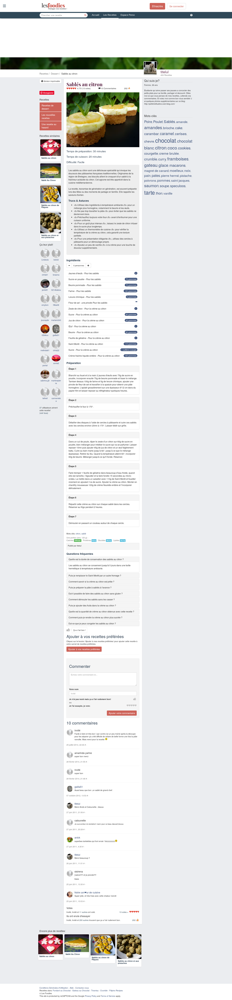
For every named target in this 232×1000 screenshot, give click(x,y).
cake (178, 127)
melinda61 (45, 360)
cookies (184, 148)
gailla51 (79, 786)
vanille (168, 193)
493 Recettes (166, 75)
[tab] (103, 559)
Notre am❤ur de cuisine (87, 892)
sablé (83, 533)
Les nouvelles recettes (48, 116)
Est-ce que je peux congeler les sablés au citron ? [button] (92, 623)
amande (181, 121)
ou (70, 702)
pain (147, 175)
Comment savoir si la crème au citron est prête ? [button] (91, 581)
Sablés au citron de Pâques (50, 215)
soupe (164, 185)
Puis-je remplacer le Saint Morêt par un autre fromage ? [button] (95, 575)
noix (187, 170)
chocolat (165, 140)
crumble (150, 159)
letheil (45, 408)
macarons (177, 165)
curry (162, 158)
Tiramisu (95, 990)
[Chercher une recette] (85, 15)
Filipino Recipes (116, 990)
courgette (151, 153)
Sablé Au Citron (48, 190)
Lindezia (45, 269)
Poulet (158, 121)
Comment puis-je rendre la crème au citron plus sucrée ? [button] (95, 617)
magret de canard (156, 170)
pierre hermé (170, 175)
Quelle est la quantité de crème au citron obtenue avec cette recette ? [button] (101, 611)
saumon (151, 185)
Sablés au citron (48, 162)
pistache (186, 175)
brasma (56, 284)
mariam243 (56, 329)
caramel (167, 133)
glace (163, 165)
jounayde (45, 329)
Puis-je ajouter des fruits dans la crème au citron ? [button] (92, 605)
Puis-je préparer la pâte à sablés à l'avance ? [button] (90, 587)
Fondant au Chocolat (62, 990)
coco (172, 147)
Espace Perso (128, 15)
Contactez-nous (82, 987)
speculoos (178, 185)
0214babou (56, 299)
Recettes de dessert (47, 107)
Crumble (104, 990)
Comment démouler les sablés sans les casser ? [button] (92, 599)
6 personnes (78, 265)
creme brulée (169, 153)
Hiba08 (56, 314)
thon (159, 193)
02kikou (45, 345)
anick (77, 837)
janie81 (45, 299)
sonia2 (56, 373)
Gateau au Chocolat (80, 990)
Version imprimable (51, 81)
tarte (149, 192)
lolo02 (56, 269)
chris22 (56, 360)
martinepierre (56, 391)
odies (41, 5)
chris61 (45, 284)
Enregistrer (48, 92)
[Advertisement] (116, 38)
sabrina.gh (45, 390)
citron (78, 533)
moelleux (176, 170)
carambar (151, 133)
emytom (45, 314)
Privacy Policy (91, 996)
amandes (153, 127)
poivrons (150, 180)
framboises (178, 158)
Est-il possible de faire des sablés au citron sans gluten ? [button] (96, 593)
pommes (163, 180)
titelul (165, 71)
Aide (72, 987)
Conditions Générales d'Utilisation (53, 987)
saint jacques (180, 180)
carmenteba (56, 409)
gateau (150, 165)
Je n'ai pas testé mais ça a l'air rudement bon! (90, 699)
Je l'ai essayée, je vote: (79, 706)
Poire (148, 121)
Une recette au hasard (49, 126)
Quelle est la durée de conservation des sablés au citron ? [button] (96, 559)
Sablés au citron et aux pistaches (50, 246)
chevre (149, 141)
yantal (45, 375)
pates (156, 175)
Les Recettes (110, 15)
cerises (181, 133)
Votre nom (73, 689)
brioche (168, 127)
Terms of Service (108, 996)
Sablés (169, 121)
